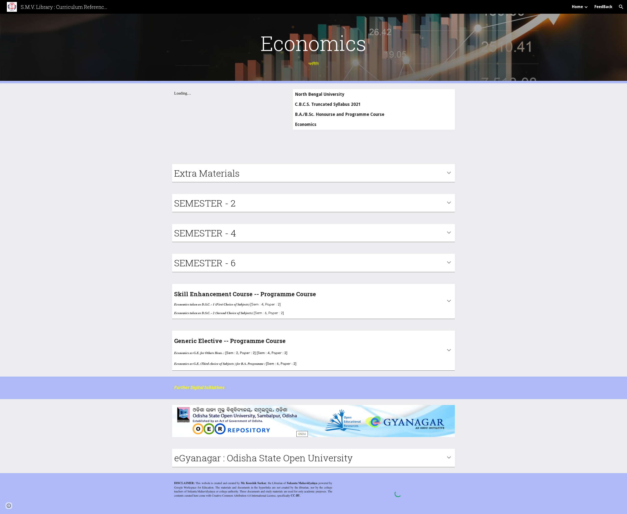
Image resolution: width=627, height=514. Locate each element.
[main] (313, 48)
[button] (621, 7)
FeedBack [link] (603, 6)
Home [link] (577, 6)
